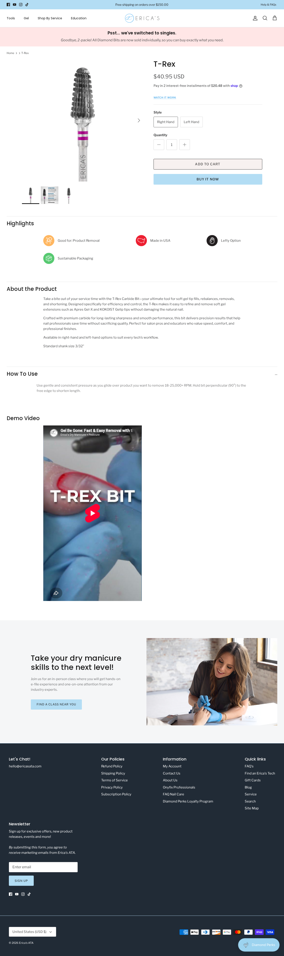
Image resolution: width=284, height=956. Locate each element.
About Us (170, 780)
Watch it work (165, 97)
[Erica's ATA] (142, 18)
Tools (11, 18)
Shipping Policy (113, 773)
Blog (248, 787)
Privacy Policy (112, 787)
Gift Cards (253, 780)
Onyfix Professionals (179, 787)
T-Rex (25, 53)
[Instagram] (20, 4)
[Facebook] (8, 4)
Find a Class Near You (56, 704)
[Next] (139, 120)
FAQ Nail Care (173, 794)
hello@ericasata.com (25, 766)
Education (79, 18)
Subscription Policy (116, 794)
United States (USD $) (29, 932)
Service (251, 794)
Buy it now (208, 179)
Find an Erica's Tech (260, 773)
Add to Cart (207, 164)
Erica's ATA (26, 942)
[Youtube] (14, 4)
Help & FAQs (268, 4)
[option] (83, 121)
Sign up (21, 880)
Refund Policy (111, 766)
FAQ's (249, 766)
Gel (26, 18)
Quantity (160, 135)
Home (10, 53)
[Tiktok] (27, 4)
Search (250, 801)
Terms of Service (114, 780)
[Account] (254, 18)
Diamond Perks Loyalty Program (188, 801)
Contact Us (171, 773)
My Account (172, 766)
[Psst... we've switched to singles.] (142, 36)
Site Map (252, 808)
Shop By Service (50, 18)
